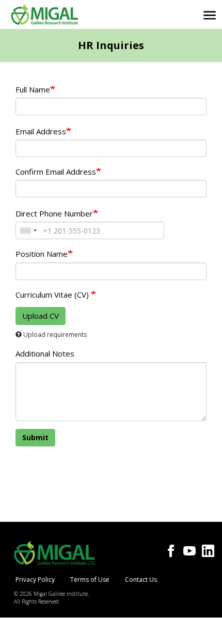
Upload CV (40, 316)
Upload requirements (55, 334)
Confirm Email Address (55, 171)
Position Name (41, 254)
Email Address (40, 131)
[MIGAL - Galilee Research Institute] (44, 14)
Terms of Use (89, 579)
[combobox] (28, 230)
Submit (35, 437)
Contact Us (141, 579)
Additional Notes (44, 353)
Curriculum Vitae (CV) (53, 294)
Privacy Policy (35, 579)
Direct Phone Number (54, 213)
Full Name (32, 89)
